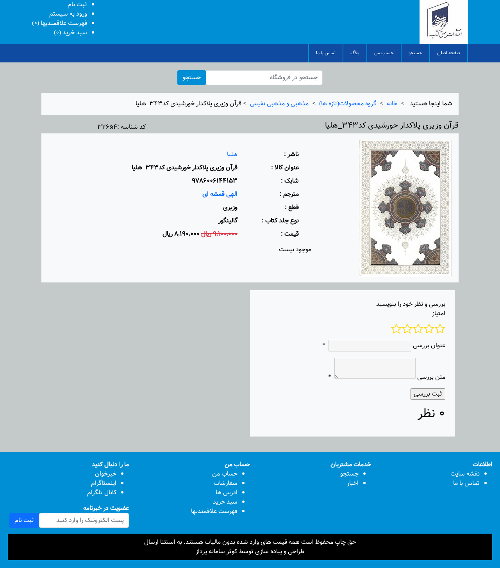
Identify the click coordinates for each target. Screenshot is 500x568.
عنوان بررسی (429, 345)
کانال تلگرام (101, 492)
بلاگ (354, 53)
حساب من (384, 53)
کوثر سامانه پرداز (216, 551)
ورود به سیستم (68, 14)
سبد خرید (225, 502)
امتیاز (438, 313)
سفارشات (226, 483)
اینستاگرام (103, 483)
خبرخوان (105, 474)
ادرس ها (227, 492)
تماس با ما (326, 53)
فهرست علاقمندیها (214, 511)
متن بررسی (431, 377)
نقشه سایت (465, 474)
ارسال (151, 542)
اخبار (353, 483)
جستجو (415, 53)
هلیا (232, 154)
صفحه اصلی (448, 53)
